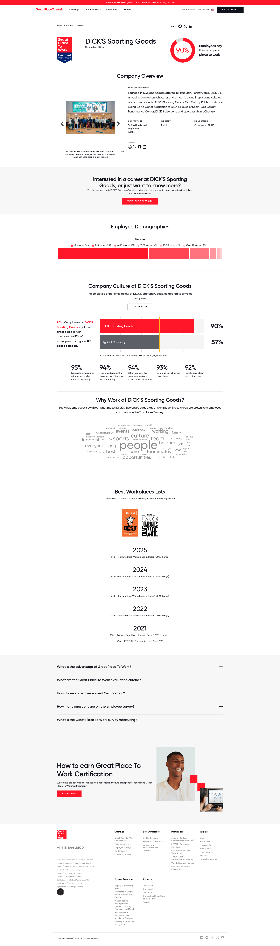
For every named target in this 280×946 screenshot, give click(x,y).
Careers (68, 863)
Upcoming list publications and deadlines (150, 848)
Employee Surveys (122, 848)
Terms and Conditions (66, 860)
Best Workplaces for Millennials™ (180, 867)
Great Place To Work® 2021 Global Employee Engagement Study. (137, 355)
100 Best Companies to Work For (182, 839)
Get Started (230, 9)
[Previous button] (62, 123)
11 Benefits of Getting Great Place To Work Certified (124, 894)
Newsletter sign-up (208, 859)
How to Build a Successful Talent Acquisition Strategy (123, 915)
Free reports (205, 845)
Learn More (140, 306)
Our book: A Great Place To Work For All (154, 897)
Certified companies (152, 838)
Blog (202, 838)
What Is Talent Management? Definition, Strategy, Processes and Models (124, 905)
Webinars (204, 855)
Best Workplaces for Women (182, 858)
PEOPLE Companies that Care (180, 845)
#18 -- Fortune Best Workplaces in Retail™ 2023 (140, 596)
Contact (191, 10)
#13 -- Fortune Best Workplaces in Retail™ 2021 (138, 635)
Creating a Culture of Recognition (124, 923)
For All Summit (120, 851)
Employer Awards (122, 844)
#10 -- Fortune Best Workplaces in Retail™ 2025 (140, 556)
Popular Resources (123, 879)
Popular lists (177, 831)
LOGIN (199, 10)
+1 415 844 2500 (70, 847)
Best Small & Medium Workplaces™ (180, 851)
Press (67, 866)
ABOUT (184, 10)
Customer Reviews (122, 855)
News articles (206, 848)
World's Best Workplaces (182, 863)
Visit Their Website (140, 201)
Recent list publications (153, 841)
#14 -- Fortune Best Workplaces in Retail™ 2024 (140, 576)
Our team (147, 892)
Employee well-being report (123, 886)
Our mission (148, 885)
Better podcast (207, 841)
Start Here (69, 793)
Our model (148, 889)
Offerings (119, 831)
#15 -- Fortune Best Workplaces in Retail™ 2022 (140, 615)
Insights (203, 831)
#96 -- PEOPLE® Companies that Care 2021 (140, 641)
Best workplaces (151, 831)
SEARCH (206, 10)
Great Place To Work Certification (123, 839)
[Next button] (118, 123)
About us (147, 879)
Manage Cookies (76, 887)
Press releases (206, 852)
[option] (90, 124)
